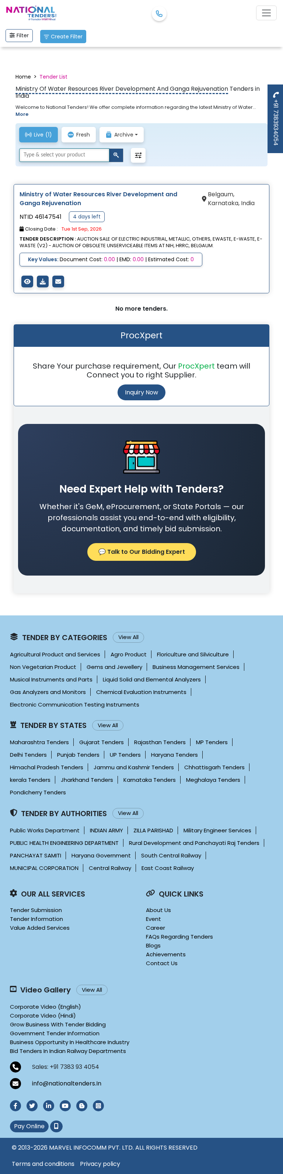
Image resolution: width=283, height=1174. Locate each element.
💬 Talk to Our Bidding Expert (141, 552)
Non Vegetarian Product (43, 667)
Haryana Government (101, 855)
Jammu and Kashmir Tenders (134, 767)
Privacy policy (100, 1164)
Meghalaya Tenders (213, 780)
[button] (138, 155)
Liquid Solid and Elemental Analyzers (152, 679)
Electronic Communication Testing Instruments (74, 704)
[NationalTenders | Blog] (81, 1105)
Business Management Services (196, 667)
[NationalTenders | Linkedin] (48, 1105)
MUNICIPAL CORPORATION (44, 868)
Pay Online (29, 1126)
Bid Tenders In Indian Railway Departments (68, 1051)
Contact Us (162, 963)
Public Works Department (45, 830)
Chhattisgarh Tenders (214, 767)
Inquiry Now (141, 392)
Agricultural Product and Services (55, 654)
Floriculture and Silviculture (193, 654)
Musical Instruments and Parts (51, 679)
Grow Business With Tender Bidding (58, 1024)
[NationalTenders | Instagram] (98, 1105)
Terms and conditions (43, 1164)
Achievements (166, 954)
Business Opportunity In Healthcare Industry (69, 1042)
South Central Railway (171, 855)
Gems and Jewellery (114, 667)
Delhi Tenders (28, 755)
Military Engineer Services (217, 830)
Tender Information (36, 919)
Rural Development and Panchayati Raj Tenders (194, 843)
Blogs (153, 945)
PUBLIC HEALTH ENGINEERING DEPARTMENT (64, 843)
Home (23, 76)
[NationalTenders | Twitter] (32, 1105)
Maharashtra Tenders (39, 742)
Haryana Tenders (174, 755)
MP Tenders (212, 742)
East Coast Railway (168, 868)
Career (155, 928)
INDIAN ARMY (106, 830)
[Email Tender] (58, 281)
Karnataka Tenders (149, 780)
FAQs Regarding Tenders (179, 936)
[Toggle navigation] (266, 13)
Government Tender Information (54, 1033)
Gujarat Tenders (101, 742)
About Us (158, 910)
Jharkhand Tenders (87, 780)
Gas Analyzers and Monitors (48, 692)
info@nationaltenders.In (66, 1083)
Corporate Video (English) (45, 1007)
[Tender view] (27, 281)
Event (153, 919)
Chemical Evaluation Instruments (141, 692)
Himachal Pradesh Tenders (46, 767)
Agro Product (129, 654)
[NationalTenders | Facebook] (15, 1105)
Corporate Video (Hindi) (43, 1015)
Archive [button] (123, 134)
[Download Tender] (43, 281)
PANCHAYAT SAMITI (35, 855)
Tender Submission (36, 910)
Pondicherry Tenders (38, 792)
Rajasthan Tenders (160, 742)
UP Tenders (125, 755)
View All (128, 637)
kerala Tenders (30, 780)
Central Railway (110, 868)
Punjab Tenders (78, 755)
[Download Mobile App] (56, 1126)
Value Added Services (40, 928)
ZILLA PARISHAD (153, 830)
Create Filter (67, 36)
